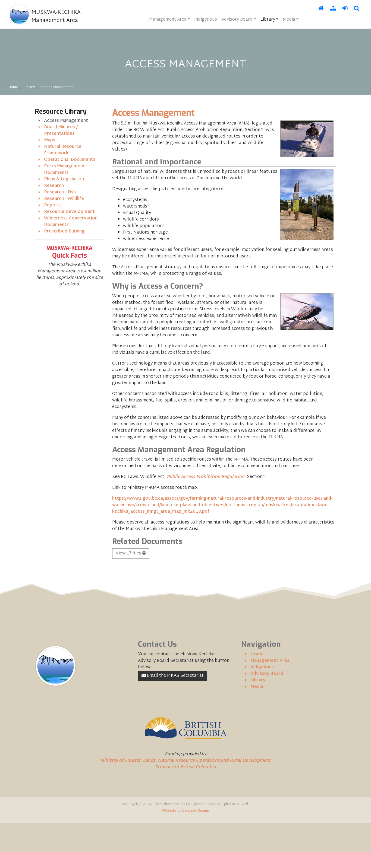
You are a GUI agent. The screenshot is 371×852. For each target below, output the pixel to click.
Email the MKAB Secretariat (175, 676)
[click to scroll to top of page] (363, 844)
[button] (356, 9)
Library (29, 87)
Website (169, 811)
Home (13, 87)
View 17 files (129, 553)
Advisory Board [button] (237, 20)
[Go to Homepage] (321, 9)
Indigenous (205, 20)
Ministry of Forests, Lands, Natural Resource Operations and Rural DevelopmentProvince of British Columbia (185, 764)
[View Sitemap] (333, 9)
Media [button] (289, 20)
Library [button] (267, 20)
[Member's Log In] (345, 9)
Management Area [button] (168, 20)
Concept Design (195, 811)
